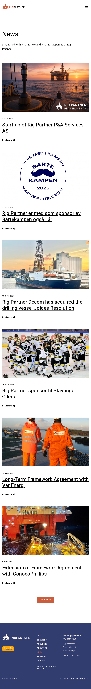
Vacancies (42, 656)
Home (40, 636)
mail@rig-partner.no (72, 635)
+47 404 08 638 (69, 639)
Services (42, 640)
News (40, 652)
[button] (86, 7)
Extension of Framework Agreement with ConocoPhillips (42, 571)
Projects (42, 644)
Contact (41, 660)
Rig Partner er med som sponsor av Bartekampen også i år (41, 216)
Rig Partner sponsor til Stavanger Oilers (39, 393)
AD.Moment (84, 678)
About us (42, 648)
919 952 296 (74, 655)
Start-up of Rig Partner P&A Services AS (43, 128)
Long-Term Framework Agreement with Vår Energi (45, 482)
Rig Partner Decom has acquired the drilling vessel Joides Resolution (42, 305)
